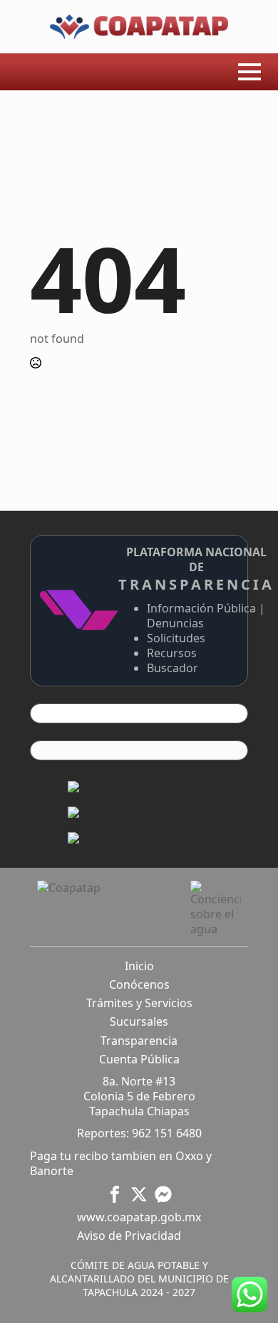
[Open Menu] (249, 71)
